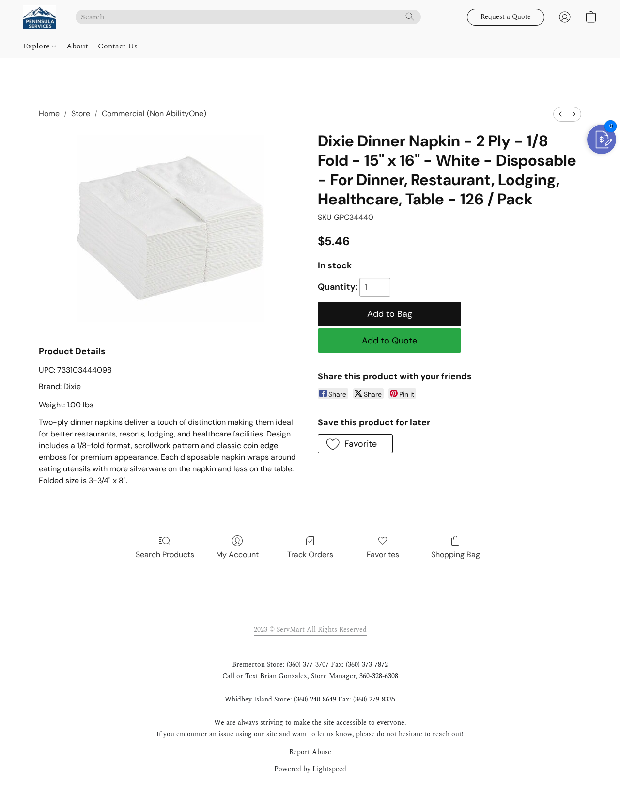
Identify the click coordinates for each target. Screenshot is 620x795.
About (77, 46)
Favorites (383, 554)
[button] (39, 17)
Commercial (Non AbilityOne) (154, 114)
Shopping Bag (455, 554)
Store (80, 114)
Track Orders (310, 554)
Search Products (165, 554)
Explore (37, 46)
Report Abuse (310, 752)
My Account (237, 554)
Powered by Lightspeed (310, 769)
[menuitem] (560, 114)
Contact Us (118, 46)
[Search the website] (410, 16)
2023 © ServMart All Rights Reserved (310, 629)
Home (49, 114)
